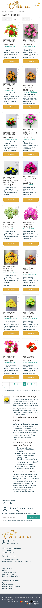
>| (11, 387)
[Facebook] (7, 504)
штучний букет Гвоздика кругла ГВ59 (29, 178)
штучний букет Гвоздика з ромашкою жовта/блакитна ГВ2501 (10, 179)
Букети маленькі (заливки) (11, 586)
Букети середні (7, 584)
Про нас (5, 570)
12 (4, 387)
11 (34, 384)
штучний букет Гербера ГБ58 (9, 313)
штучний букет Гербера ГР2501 (29, 313)
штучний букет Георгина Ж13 (29, 223)
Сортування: (7, 19)
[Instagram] (3, 504)
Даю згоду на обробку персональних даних (18, 520)
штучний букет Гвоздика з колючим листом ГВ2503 (30, 132)
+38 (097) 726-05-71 (9, 552)
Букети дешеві (7, 588)
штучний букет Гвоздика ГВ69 (9, 133)
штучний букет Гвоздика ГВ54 (29, 86)
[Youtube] (11, 504)
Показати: (26, 19)
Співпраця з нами (8, 574)
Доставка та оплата (9, 572)
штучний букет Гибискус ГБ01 (9, 357)
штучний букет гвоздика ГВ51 (9, 85)
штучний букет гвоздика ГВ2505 (29, 41)
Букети (11, 11)
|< (4, 384)
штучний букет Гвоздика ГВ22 (9, 41)
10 (31, 384)
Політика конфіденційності (11, 576)
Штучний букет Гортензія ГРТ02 (29, 357)
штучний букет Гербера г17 (29, 269)
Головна (4, 11)
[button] (3, 5)
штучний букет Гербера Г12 (9, 267)
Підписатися (33, 517)
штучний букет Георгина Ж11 (9, 223)
